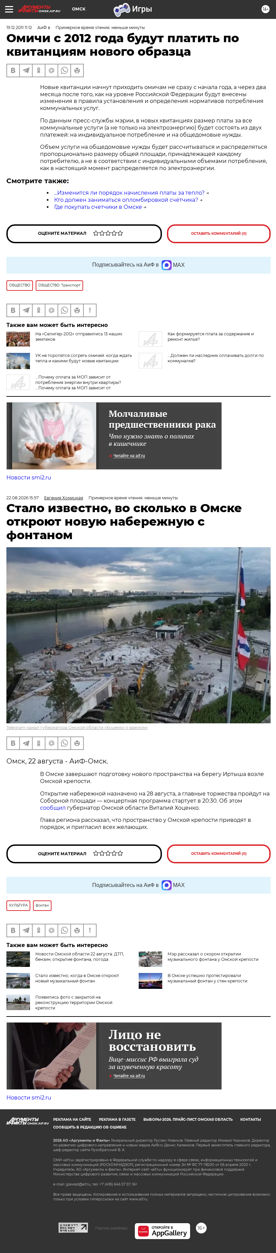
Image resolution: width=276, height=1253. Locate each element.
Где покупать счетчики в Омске (98, 207)
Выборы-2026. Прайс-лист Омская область (188, 1119)
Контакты (250, 1119)
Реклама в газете (117, 1119)
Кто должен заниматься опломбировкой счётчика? (126, 200)
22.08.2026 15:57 (22, 497)
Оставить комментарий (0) (219, 233)
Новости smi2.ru (28, 477)
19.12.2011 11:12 (19, 27)
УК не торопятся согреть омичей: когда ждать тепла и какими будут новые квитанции (83, 358)
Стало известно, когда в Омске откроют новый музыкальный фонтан (77, 978)
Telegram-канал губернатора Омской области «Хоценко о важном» (77, 727)
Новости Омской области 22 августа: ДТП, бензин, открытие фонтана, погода (79, 956)
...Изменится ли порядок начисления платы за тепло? (129, 193)
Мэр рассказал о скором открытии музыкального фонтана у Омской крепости (213, 956)
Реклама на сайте (72, 1119)
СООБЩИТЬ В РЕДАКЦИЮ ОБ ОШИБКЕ (90, 1127)
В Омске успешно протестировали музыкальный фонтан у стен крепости (207, 978)
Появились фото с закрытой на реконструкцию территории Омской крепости (73, 1002)
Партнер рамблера (111, 1228)
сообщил (53, 808)
